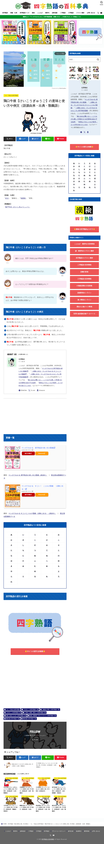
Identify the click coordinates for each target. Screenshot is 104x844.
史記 (7, 198)
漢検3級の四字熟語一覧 (29, 718)
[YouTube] (101, 13)
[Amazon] (41, 390)
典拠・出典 (13, 13)
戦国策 (23, 198)
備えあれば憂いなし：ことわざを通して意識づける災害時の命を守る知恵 (84, 119)
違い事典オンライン (84, 300)
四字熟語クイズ (24, 13)
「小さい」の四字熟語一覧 (13, 712)
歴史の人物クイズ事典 (84, 306)
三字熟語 (71, 13)
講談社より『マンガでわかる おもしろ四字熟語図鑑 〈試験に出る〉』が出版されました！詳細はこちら (52, 16)
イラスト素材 (80, 13)
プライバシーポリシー (58, 831)
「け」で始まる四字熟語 (11, 95)
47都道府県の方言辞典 (84, 286)
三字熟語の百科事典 (84, 279)
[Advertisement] (35, 225)
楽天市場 (27, 453)
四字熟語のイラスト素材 (84, 258)
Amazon (41, 453)
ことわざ (40, 13)
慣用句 (47, 13)
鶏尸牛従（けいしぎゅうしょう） (17, 207)
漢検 (33, 13)
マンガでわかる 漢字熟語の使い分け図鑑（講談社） (28, 475)
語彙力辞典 (84, 272)
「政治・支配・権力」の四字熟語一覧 (35, 712)
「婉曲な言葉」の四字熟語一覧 (50, 709)
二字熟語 (63, 13)
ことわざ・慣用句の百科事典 (84, 244)
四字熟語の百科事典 (48, 839)
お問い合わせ (91, 13)
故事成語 (54, 13)
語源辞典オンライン (84, 293)
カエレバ (30, 450)
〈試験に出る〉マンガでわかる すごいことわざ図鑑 (84, 105)
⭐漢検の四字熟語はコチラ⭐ (84, 229)
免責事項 (78, 831)
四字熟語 (5, 13)
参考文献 (70, 831)
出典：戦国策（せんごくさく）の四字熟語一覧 (42, 715)
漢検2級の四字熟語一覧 (12, 718)
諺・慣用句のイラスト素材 (84, 251)
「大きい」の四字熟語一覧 (30, 709)
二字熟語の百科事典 (84, 265)
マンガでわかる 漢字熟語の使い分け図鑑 (37, 448)
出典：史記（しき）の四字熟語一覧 (16, 715)
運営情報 (86, 831)
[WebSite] (23, 390)
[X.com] (98, 13)
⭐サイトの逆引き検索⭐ (35, 651)
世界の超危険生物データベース (84, 313)
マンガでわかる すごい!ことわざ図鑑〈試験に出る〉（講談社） (32, 513)
